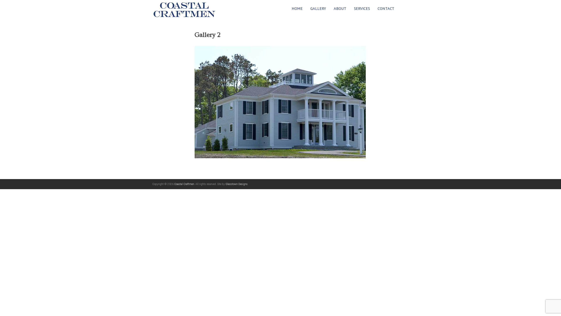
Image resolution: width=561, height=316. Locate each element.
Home (297, 8)
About (340, 8)
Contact (386, 8)
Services (362, 8)
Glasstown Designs (236, 184)
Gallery (318, 8)
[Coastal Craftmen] (184, 9)
